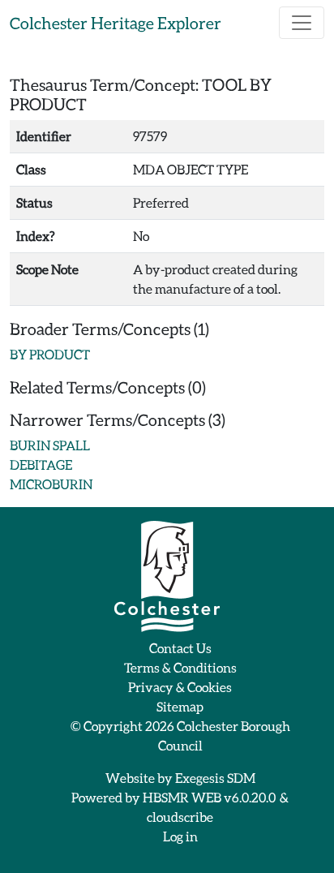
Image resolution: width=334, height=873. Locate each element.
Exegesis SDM (215, 777)
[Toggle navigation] (301, 22)
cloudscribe (180, 816)
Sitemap (179, 706)
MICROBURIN (51, 484)
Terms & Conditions (180, 667)
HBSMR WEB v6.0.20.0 (210, 797)
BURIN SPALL (50, 445)
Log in (180, 836)
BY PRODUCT (50, 354)
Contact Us (180, 648)
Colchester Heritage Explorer (115, 22)
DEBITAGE (41, 464)
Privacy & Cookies (180, 687)
